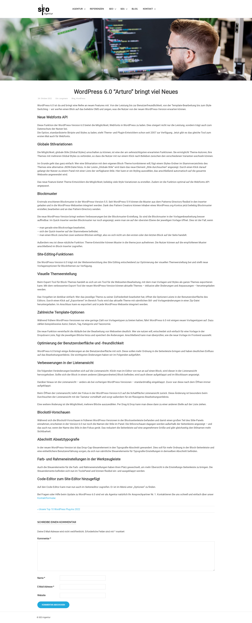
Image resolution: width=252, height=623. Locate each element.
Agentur (77, 9)
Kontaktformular (46, 498)
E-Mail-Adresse (45, 586)
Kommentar (44, 538)
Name (41, 578)
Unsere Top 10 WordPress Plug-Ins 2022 (59, 509)
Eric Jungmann (62, 98)
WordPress (80, 98)
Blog (135, 9)
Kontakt (148, 9)
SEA (122, 9)
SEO (111, 9)
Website (41, 595)
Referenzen (97, 9)
